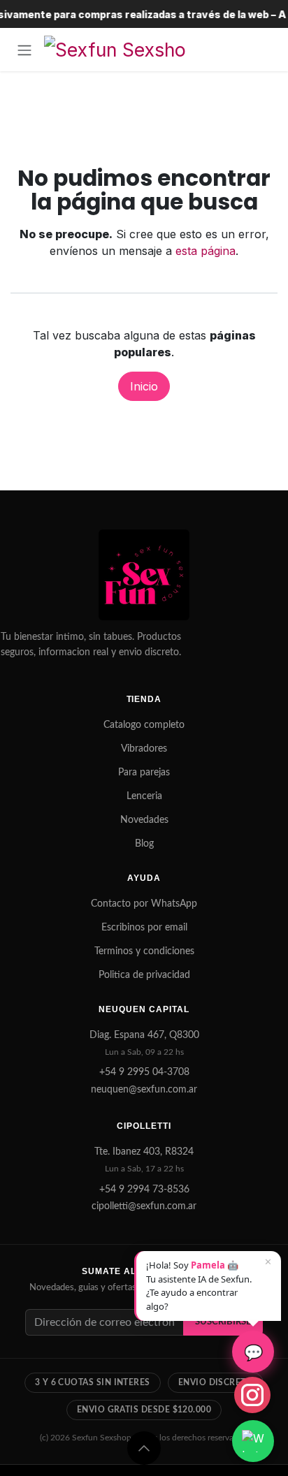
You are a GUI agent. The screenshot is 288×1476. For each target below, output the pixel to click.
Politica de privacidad (144, 975)
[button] (144, 1448)
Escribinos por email (144, 928)
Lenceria (144, 796)
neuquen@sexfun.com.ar (144, 1090)
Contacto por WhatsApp (144, 904)
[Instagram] (252, 1395)
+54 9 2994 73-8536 (144, 1189)
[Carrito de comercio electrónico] (264, 50)
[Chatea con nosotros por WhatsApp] (253, 1441)
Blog (144, 844)
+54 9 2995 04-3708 (144, 1072)
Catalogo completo (144, 725)
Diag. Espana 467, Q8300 (144, 1035)
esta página (205, 251)
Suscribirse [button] (223, 1321)
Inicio (144, 386)
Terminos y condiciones (144, 951)
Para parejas (144, 772)
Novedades (144, 820)
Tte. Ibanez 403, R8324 (144, 1152)
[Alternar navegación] (24, 49)
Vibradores (144, 749)
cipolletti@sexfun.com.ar (144, 1206)
